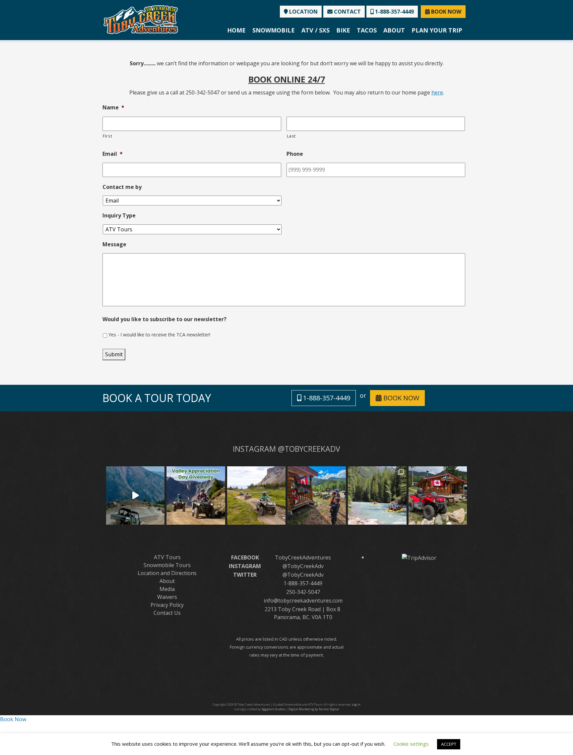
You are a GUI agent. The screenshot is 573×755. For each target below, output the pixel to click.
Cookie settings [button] (411, 743)
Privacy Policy (167, 605)
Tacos (367, 30)
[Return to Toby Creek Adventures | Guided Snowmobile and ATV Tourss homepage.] (140, 19)
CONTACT (347, 11)
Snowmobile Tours (167, 565)
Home (236, 30)
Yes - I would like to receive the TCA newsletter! (159, 334)
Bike (343, 30)
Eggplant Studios (274, 709)
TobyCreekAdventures (303, 557)
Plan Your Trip (437, 30)
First (107, 136)
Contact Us (167, 612)
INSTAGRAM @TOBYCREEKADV (286, 448)
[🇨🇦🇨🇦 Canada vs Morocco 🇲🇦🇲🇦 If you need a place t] (316, 495)
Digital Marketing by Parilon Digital (313, 709)
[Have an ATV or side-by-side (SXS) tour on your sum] (135, 495)
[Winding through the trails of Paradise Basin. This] (256, 495)
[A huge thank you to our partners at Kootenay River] (377, 495)
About (394, 30)
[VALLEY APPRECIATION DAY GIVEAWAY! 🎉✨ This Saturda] (195, 495)
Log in (356, 704)
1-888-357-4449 (394, 11)
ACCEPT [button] (448, 744)
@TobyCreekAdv (303, 566)
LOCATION (303, 11)
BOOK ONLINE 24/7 (286, 79)
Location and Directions (167, 573)
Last (291, 136)
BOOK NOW (445, 11)
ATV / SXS (315, 30)
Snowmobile (273, 30)
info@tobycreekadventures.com (303, 600)
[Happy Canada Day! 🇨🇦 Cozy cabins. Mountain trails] (438, 495)
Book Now (13, 719)
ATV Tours (167, 557)
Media (167, 589)
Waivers (167, 597)
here (437, 92)
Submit (114, 354)
